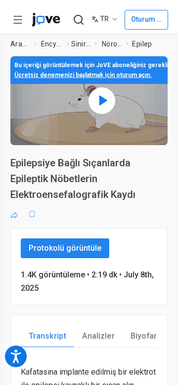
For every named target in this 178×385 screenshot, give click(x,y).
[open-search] (78, 20)
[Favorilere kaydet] (32, 214)
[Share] (14, 214)
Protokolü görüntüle (65, 248)
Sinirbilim (80, 44)
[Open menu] (18, 20)
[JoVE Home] (46, 20)
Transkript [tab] (47, 336)
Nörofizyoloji (112, 44)
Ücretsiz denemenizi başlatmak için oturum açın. (83, 75)
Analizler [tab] (98, 336)
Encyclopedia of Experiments (52, 44)
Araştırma (20, 44)
